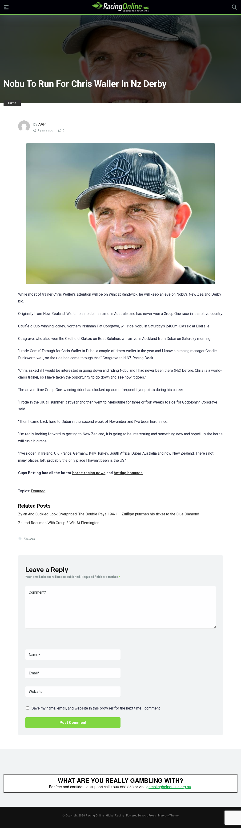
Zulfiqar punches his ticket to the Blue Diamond (160, 514)
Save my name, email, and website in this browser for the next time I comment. (96, 708)
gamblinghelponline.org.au (168, 786)
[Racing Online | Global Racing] (120, 7)
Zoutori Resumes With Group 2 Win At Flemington (58, 523)
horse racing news (88, 473)
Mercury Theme (168, 815)
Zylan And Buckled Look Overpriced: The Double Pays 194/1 (68, 514)
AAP (42, 124)
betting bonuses (128, 473)
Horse (12, 103)
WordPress (149, 815)
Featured (38, 491)
